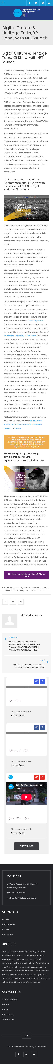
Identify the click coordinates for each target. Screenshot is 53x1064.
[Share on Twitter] (13, 602)
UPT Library (7, 934)
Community (37, 588)
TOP (26, 1035)
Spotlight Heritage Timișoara (16, 591)
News (46, 588)
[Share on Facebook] (5, 602)
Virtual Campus (9, 999)
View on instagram (36, 681)
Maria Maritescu (31, 615)
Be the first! (17, 715)
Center (5, 1009)
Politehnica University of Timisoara (20, 335)
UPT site (6, 929)
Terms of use (8, 1019)
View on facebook (36, 727)
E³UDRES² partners (36, 320)
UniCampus (7, 1014)
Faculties (6, 919)
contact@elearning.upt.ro (24, 898)
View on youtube (36, 777)
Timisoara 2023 (37, 591)
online (18, 428)
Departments (8, 924)
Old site (5, 1004)
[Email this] (21, 602)
